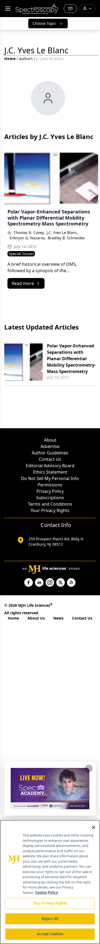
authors (26, 58)
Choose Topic (44, 23)
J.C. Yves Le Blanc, (62, 232)
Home (9, 58)
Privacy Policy (50, 491)
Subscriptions (50, 498)
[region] (50, 882)
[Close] (93, 827)
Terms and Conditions (50, 504)
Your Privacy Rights (50, 510)
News (58, 618)
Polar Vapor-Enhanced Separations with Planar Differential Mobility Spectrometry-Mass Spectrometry (71, 358)
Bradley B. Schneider (66, 237)
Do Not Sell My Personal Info (50, 478)
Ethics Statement (50, 472)
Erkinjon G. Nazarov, (28, 237)
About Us (36, 618)
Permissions (50, 485)
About (50, 440)
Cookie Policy (46, 892)
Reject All (50, 918)
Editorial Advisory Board (50, 466)
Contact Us (50, 459)
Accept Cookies (50, 933)
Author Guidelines (50, 453)
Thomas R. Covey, (29, 232)
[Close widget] (89, 768)
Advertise (50, 446)
